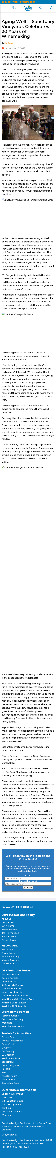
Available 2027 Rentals (14, 1006)
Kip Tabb (8, 43)
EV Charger (8, 1054)
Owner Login (8, 953)
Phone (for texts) (28, 881)
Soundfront (8, 1061)
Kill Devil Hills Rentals (12, 985)
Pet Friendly (8, 1051)
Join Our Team (9, 936)
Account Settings (11, 956)
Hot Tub (6, 1068)
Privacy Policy (9, 940)
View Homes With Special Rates (18, 999)
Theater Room (9, 1076)
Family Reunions (10, 1015)
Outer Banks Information (19, 1090)
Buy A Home (8, 925)
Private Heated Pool (12, 1040)
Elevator (6, 1047)
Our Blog (6, 1108)
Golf (4, 1072)
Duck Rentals (9, 981)
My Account (51, 7)
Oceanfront (8, 1044)
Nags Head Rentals (12, 992)
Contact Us (8, 922)
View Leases (8, 963)
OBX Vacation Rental (16, 970)
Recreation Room (11, 1083)
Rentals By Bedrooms (13, 1026)
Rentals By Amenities (16, 1033)
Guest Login (8, 949)
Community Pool (10, 1065)
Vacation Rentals (11, 974)
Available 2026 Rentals (14, 1002)
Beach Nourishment (12, 1093)
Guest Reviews (9, 929)
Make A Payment (11, 960)
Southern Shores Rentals (15, 995)
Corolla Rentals (10, 978)
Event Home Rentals (15, 1012)
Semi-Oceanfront (11, 1058)
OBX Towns (8, 1097)
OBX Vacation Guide (12, 1101)
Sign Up (28, 887)
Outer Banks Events (12, 1111)
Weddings (7, 1022)
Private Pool (8, 1037)
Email (28, 875)
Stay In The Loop (10, 933)
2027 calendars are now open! (19, 1)
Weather (6, 1115)
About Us (6, 918)
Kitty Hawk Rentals (11, 988)
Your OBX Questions (12, 1104)
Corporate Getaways (13, 1019)
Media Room (8, 1079)
